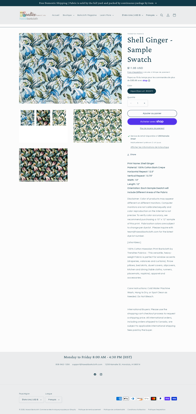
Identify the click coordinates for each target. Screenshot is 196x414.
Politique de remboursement (89, 409)
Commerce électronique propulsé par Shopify (58, 409)
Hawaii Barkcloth (32, 409)
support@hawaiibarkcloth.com (87, 364)
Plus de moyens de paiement (152, 128)
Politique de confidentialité (114, 409)
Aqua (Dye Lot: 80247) (141, 91)
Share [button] (133, 155)
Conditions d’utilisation (137, 409)
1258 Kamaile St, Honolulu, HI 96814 (122, 364)
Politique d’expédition (156, 409)
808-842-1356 (63, 364)
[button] (68, 15)
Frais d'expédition (135, 72)
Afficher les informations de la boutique (150, 147)
